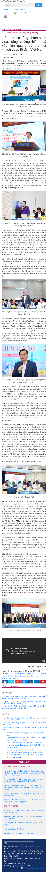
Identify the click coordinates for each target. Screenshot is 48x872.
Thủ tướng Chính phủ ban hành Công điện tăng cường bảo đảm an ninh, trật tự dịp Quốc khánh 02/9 (24, 780)
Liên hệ (22, 9)
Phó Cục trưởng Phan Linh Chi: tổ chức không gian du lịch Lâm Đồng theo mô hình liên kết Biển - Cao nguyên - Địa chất (24, 787)
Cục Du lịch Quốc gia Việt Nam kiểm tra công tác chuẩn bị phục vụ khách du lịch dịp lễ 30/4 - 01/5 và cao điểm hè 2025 (25, 745)
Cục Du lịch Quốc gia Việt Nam (13, 33)
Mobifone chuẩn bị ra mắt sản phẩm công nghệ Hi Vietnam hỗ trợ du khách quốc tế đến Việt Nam (24, 697)
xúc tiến (9, 678)
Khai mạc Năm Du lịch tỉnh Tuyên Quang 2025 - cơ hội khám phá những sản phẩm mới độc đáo (24, 707)
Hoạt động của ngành (11, 29)
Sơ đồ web (14, 9)
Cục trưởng (41, 673)
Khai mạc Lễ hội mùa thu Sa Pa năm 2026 (19, 833)
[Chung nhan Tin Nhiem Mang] (32, 868)
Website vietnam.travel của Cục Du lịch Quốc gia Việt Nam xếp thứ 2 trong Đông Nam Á (24, 801)
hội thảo (22, 676)
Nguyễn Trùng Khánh (10, 676)
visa (27, 676)
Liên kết (5, 9)
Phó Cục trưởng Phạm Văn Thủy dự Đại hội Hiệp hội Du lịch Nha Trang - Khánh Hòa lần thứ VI (24, 702)
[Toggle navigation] (5, 16)
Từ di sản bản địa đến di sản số (15, 829)
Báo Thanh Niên (37, 676)
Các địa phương (32, 33)
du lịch (15, 678)
